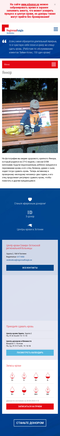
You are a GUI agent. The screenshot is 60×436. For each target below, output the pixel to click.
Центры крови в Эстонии (30, 229)
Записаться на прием (30, 406)
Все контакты (30, 268)
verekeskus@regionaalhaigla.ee (19, 260)
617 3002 (20, 257)
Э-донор (30, 216)
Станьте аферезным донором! (30, 203)
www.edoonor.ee (30, 4)
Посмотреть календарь (30, 352)
